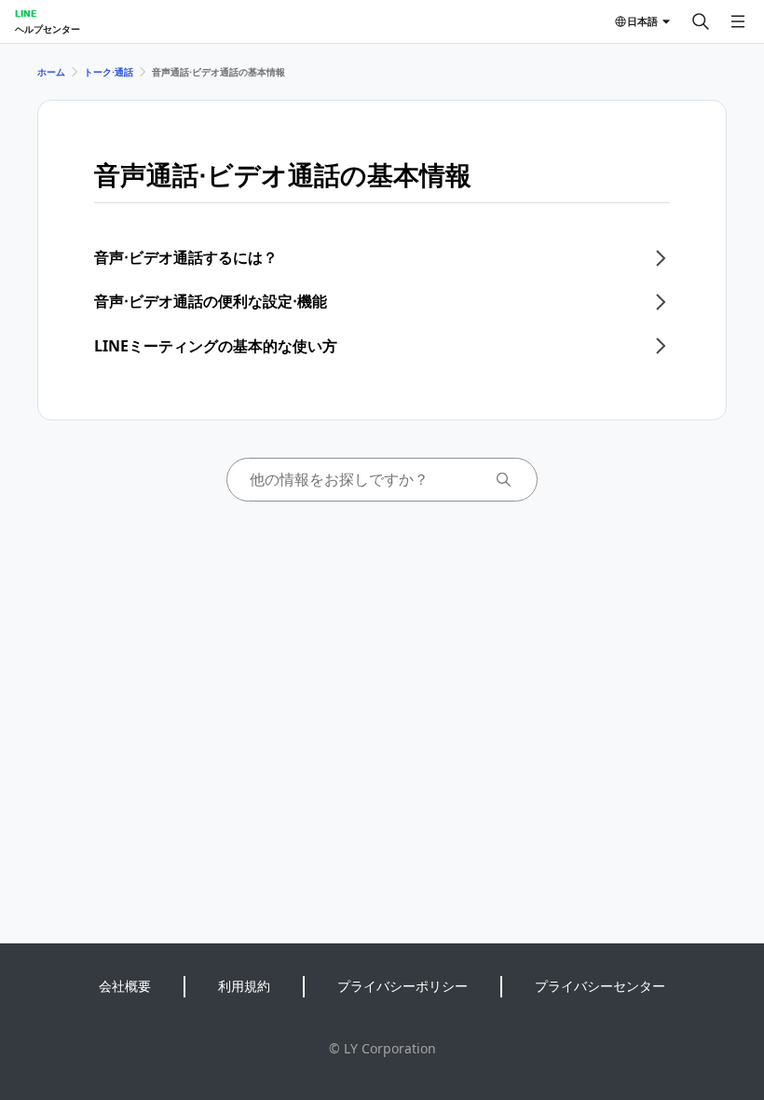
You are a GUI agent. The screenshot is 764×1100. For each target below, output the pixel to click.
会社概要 (125, 986)
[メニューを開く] (738, 21)
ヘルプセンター (47, 28)
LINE (25, 13)
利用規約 (244, 986)
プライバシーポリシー (402, 986)
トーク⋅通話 (108, 71)
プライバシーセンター (600, 986)
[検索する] (700, 21)
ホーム (51, 71)
